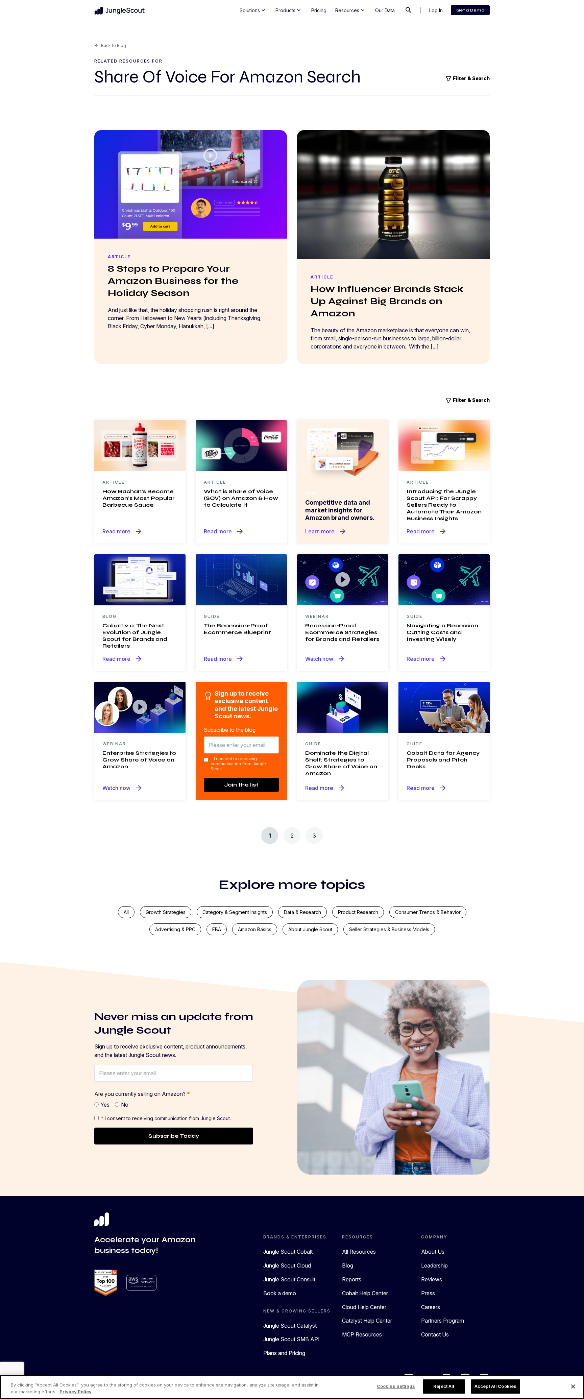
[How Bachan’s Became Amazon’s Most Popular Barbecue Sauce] (140, 445)
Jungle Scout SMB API (291, 1339)
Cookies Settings (396, 1386)
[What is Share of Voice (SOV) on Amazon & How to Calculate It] (241, 445)
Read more (122, 531)
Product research (358, 912)
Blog (347, 1265)
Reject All (443, 1386)
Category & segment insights (234, 912)
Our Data (385, 10)
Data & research (302, 912)
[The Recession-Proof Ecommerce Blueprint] (241, 579)
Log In (436, 10)
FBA (216, 929)
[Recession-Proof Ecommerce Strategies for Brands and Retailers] (342, 579)
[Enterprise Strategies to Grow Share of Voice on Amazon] (140, 706)
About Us (432, 1251)
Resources (350, 10)
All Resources (359, 1251)
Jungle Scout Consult (289, 1279)
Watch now (325, 659)
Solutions (253, 10)
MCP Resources (362, 1334)
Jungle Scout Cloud (287, 1265)
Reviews (431, 1279)
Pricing (318, 10)
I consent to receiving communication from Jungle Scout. (238, 763)
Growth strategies (166, 912)
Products (288, 10)
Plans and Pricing (284, 1353)
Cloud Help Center (364, 1307)
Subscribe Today (173, 1136)
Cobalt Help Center (365, 1293)
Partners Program (442, 1320)
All (126, 912)
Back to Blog (110, 45)
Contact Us (435, 1334)
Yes (105, 1104)
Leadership (434, 1265)
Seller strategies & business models (389, 929)
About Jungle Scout (310, 929)
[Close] (573, 1386)
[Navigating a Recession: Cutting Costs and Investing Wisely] (444, 579)
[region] (292, 1387)
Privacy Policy (75, 1391)
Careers (430, 1307)
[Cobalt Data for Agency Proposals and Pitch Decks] (444, 706)
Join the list (241, 784)
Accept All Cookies (495, 1386)
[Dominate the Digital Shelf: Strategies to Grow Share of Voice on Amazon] (342, 706)
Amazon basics (254, 929)
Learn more (326, 531)
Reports (351, 1279)
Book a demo (279, 1293)
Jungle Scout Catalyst (290, 1325)
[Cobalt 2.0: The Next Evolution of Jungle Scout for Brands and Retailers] (140, 579)
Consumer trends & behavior (428, 912)
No (124, 1104)
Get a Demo (470, 10)
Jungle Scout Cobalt (288, 1251)
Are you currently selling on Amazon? (142, 1093)
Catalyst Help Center (367, 1320)
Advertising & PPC (175, 929)
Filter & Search (471, 78)
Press (428, 1293)
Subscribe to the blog (230, 729)
